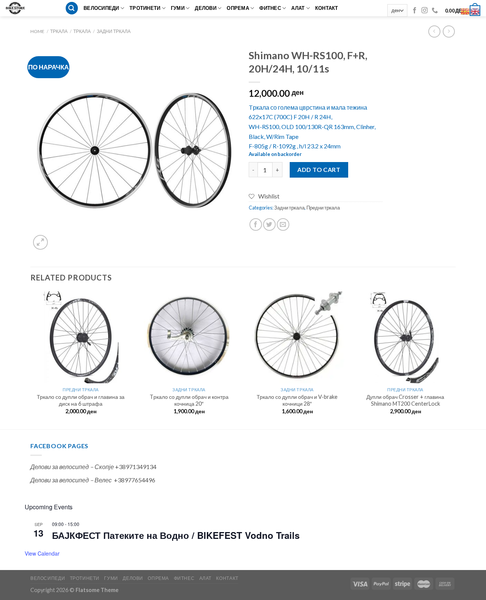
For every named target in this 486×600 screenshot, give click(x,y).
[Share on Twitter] (269, 224)
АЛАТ (298, 8)
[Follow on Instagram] (424, 10)
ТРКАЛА (59, 31)
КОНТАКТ (326, 8)
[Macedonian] (465, 10)
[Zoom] (40, 242)
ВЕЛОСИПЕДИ (101, 8)
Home (37, 31)
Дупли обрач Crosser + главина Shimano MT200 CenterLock (405, 400)
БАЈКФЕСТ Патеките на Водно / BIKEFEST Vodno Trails (176, 535)
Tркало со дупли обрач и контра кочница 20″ (189, 400)
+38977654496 (134, 479)
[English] (475, 10)
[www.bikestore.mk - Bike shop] (18, 8)
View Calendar (42, 553)
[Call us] (435, 10)
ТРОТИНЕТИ (144, 8)
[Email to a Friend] (283, 224)
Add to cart (318, 169)
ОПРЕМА (238, 8)
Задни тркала (114, 31)
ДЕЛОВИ (205, 8)
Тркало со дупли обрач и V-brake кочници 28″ (297, 400)
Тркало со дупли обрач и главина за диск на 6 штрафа (81, 400)
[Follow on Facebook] (415, 10)
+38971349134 (135, 466)
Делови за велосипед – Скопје (72, 466)
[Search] (72, 8)
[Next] (455, 359)
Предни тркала (323, 208)
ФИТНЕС (270, 8)
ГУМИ (178, 8)
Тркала (82, 31)
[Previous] (30, 359)
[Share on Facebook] (255, 224)
